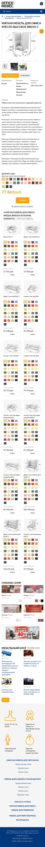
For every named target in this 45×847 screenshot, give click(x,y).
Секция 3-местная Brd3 (31, 356)
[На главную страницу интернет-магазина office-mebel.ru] (8, 4)
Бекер (4, 595)
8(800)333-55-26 (28, 838)
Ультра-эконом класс (23, 764)
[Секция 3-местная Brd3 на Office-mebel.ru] (33, 347)
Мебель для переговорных (22, 815)
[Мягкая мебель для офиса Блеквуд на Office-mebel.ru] (11, 608)
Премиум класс (23, 795)
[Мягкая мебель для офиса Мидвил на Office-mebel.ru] (33, 589)
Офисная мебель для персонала (22, 760)
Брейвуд (26, 615)
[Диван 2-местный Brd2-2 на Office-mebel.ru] (33, 228)
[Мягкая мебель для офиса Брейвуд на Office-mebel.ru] (33, 608)
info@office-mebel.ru (22, 836)
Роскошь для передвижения (7, 690)
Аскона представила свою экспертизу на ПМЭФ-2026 (32, 691)
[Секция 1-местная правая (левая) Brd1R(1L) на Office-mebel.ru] (12, 406)
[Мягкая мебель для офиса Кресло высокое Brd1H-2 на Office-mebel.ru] (22, 45)
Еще (5, 700)
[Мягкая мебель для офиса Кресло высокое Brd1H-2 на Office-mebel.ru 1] (5, 67)
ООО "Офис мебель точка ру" (30, 833)
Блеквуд (4, 615)
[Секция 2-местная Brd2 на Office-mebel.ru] (12, 347)
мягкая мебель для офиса (22, 806)
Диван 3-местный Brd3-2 (11, 296)
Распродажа (22, 820)
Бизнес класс (23, 772)
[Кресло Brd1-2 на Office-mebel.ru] (12, 228)
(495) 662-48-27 (17, 838)
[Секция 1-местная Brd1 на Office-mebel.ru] (33, 287)
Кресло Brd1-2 (8, 237)
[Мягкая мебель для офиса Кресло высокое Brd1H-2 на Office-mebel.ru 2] (14, 67)
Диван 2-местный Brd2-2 (32, 237)
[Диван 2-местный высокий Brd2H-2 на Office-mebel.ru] (33, 466)
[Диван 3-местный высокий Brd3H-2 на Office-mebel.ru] (12, 525)
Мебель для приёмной (22, 810)
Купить (22, 200)
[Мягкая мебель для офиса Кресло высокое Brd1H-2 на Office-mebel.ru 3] (23, 67)
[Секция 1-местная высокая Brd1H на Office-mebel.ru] (33, 525)
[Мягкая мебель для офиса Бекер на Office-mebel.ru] (11, 589)
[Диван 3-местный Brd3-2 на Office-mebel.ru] (12, 287)
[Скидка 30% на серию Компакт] (22, 633)
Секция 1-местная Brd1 (31, 296)
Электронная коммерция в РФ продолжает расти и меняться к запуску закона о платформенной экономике (10, 668)
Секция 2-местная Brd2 (11, 356)
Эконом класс (23, 768)
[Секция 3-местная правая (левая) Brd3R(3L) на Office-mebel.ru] (12, 466)
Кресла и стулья (23, 802)
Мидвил (26, 595)
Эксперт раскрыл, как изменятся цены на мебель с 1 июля (32, 663)
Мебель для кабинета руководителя (22, 779)
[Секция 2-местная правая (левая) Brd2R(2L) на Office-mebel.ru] (33, 406)
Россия (4, 83)
